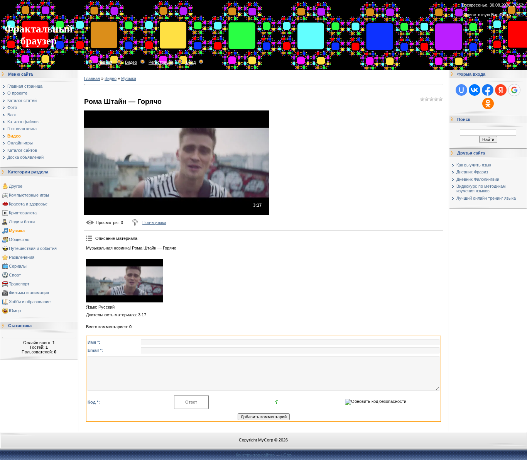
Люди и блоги (22, 221)
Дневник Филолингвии (477, 179)
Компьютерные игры (29, 195)
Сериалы (18, 266)
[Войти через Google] (514, 90)
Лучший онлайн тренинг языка (486, 198)
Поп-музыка (154, 222)
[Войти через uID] (461, 90)
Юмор (15, 310)
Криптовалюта (23, 212)
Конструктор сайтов (255, 455)
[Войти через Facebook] (487, 90)
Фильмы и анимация (29, 292)
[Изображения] (124, 280)
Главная (104, 62)
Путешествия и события (33, 248)
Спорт (15, 275)
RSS (519, 14)
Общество (19, 239)
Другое (15, 186)
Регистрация (161, 62)
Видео (131, 62)
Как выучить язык (473, 165)
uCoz (286, 455)
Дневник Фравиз (472, 172)
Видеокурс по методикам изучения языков (481, 188)
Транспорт (19, 284)
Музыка (17, 230)
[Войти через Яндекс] (501, 90)
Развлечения (21, 257)
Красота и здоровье (28, 204)
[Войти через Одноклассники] (488, 103)
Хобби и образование (30, 301)
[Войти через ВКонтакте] (474, 90)
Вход (191, 62)
